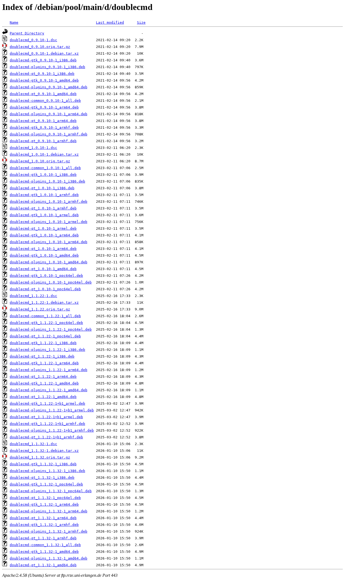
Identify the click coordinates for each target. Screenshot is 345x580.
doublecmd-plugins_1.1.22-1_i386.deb (47, 350)
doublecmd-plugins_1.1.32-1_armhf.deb (48, 531)
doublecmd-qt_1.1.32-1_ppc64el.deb (45, 498)
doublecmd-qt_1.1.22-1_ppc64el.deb (45, 336)
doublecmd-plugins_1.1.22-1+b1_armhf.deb (52, 430)
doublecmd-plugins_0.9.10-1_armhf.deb (48, 134)
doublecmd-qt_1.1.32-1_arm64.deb (43, 518)
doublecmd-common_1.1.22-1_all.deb (45, 316)
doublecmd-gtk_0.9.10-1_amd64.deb (44, 80)
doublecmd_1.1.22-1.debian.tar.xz (44, 303)
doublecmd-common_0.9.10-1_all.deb (45, 101)
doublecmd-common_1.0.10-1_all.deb (45, 168)
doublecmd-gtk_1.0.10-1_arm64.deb (44, 235)
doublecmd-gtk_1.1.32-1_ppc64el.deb (46, 484)
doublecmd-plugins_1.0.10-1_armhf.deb (48, 202)
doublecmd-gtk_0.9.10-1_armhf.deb (44, 127)
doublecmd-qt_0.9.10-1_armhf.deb (43, 141)
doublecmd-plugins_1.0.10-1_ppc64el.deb (51, 282)
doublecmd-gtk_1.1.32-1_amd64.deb (44, 552)
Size (141, 22)
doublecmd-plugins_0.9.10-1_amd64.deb (48, 87)
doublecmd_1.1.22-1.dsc (33, 296)
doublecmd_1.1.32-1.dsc (33, 444)
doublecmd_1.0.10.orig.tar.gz (40, 161)
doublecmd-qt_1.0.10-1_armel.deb (43, 228)
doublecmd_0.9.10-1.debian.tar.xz (44, 53)
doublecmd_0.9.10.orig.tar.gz (40, 47)
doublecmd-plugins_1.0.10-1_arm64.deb (48, 242)
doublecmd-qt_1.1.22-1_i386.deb (42, 356)
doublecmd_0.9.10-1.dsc (33, 40)
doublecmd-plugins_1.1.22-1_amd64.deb (48, 390)
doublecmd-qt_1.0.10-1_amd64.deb (43, 269)
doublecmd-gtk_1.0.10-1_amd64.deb (44, 255)
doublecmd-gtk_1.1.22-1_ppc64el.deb (46, 323)
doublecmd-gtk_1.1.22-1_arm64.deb (44, 363)
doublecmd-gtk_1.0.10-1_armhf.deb (44, 195)
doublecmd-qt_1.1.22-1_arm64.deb (43, 377)
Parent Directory (27, 33)
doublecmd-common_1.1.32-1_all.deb (45, 545)
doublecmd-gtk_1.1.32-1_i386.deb (43, 464)
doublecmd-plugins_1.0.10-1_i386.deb (47, 181)
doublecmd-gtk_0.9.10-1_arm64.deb (44, 107)
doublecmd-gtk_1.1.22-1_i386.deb (43, 343)
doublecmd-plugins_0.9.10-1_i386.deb (47, 67)
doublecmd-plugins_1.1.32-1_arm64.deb (48, 511)
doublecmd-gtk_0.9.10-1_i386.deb (43, 60)
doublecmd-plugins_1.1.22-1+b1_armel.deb (52, 410)
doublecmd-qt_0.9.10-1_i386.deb (42, 74)
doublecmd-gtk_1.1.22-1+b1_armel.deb (47, 403)
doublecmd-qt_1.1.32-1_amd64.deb (43, 565)
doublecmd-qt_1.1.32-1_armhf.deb (43, 538)
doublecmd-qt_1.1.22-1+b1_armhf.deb (46, 437)
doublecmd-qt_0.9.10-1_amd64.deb (43, 94)
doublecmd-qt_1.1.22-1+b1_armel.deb (46, 417)
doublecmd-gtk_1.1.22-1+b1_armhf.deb (47, 424)
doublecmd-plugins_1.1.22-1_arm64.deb (48, 370)
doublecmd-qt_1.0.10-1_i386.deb (42, 188)
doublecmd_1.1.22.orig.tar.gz (40, 309)
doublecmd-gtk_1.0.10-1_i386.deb (43, 175)
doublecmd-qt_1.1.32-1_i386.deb (42, 478)
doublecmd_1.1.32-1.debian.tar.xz (44, 451)
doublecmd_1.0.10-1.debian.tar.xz (44, 154)
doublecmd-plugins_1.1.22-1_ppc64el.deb (51, 329)
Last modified (110, 22)
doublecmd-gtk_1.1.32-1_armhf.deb (44, 525)
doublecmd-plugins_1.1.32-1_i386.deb (47, 471)
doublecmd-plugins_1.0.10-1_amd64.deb (48, 262)
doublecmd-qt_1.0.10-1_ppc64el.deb (45, 289)
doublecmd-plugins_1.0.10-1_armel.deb (48, 222)
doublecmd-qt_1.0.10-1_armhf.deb (43, 208)
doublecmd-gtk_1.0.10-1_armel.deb (44, 215)
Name (14, 22)
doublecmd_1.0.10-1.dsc (33, 148)
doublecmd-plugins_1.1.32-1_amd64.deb (48, 558)
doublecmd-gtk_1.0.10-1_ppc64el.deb (46, 276)
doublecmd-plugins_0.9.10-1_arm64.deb (48, 114)
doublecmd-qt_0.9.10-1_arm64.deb (43, 121)
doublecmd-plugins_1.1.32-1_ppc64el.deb (51, 491)
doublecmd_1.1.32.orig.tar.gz (40, 457)
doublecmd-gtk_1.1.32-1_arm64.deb (44, 504)
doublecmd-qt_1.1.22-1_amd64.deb (43, 397)
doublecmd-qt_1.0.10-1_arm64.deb (43, 249)
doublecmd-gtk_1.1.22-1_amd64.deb (44, 383)
